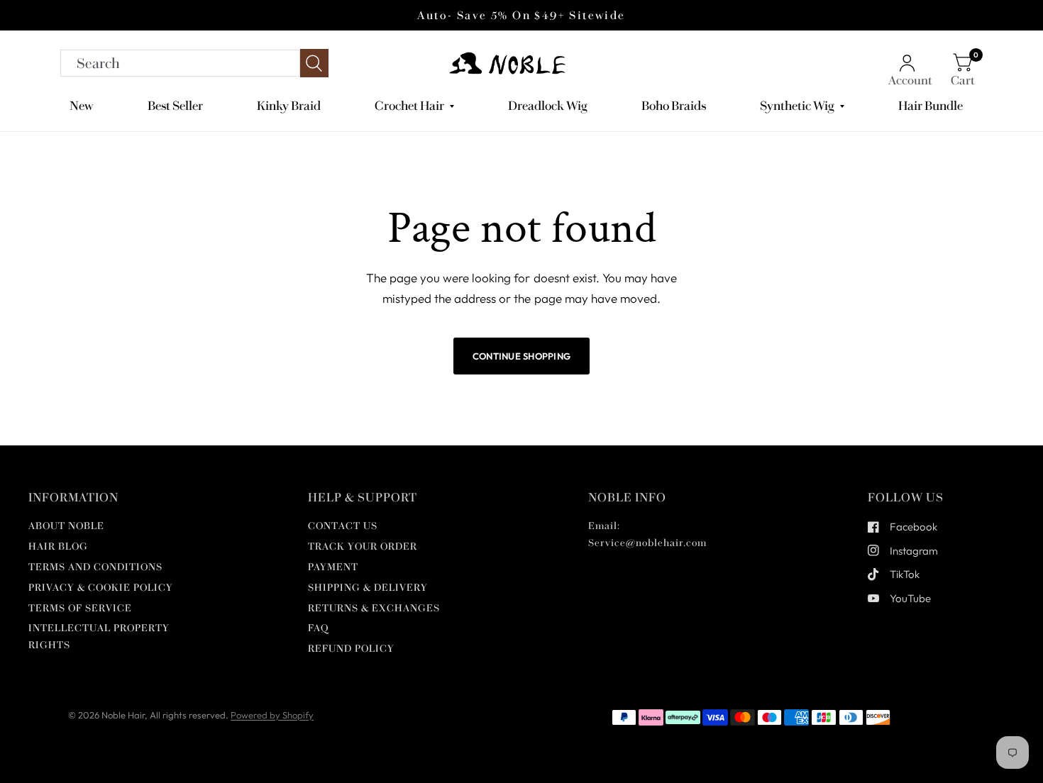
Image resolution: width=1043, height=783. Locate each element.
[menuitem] (87, 106)
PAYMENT (333, 567)
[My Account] (910, 63)
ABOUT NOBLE (66, 526)
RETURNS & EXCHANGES (374, 608)
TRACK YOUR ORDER (362, 546)
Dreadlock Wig (547, 105)
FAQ (318, 628)
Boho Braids (673, 105)
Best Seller (175, 105)
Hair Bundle (930, 105)
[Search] (194, 63)
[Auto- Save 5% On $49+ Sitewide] (521, 15)
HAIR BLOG (58, 546)
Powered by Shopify (272, 715)
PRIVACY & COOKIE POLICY (100, 588)
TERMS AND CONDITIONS (95, 567)
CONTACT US (342, 526)
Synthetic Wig (797, 105)
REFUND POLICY (351, 649)
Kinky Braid (289, 105)
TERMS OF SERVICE (80, 608)
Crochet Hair (409, 105)
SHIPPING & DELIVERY (368, 588)
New (82, 105)
